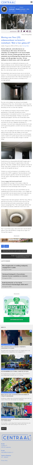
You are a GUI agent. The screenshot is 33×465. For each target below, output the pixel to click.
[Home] (8, 2)
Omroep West (25, 46)
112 (2, 246)
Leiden (6, 246)
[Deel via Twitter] (24, 31)
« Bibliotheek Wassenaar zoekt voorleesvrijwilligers (14, 251)
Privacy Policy (4, 460)
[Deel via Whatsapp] (18, 31)
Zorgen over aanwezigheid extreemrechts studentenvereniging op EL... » (21, 256)
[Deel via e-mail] (29, 31)
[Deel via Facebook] (21, 31)
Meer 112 (4, 428)
